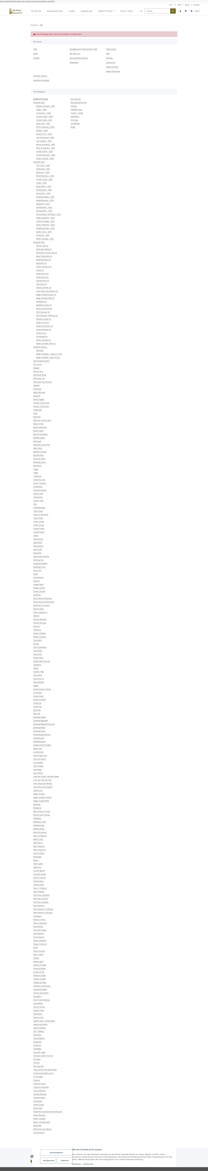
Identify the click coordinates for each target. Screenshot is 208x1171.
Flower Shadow (39, 633)
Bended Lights (39, 438)
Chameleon (37, 486)
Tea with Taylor (39, 1052)
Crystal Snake (38, 532)
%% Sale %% (76, 99)
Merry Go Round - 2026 (45, 144)
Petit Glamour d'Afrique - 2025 (48, 214)
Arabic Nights (38, 399)
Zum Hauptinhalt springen (11, 1)
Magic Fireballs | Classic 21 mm (49, 354)
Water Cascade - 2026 (45, 158)
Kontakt (196, 5)
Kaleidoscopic (38, 738)
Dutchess (37, 595)
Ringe (73, 127)
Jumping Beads (39, 727)
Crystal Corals (38, 528)
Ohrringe (74, 120)
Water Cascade (39, 1118)
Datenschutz (88, 1164)
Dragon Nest (38, 584)
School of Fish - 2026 (44, 151)
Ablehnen (65, 1160)
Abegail (36, 368)
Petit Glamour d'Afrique (42, 912)
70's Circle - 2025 (43, 165)
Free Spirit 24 (41, 284)
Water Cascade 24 (43, 340)
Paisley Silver (38, 884)
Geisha (36, 644)
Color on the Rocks (40, 514)
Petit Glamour (38, 905)
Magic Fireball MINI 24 (45, 298)
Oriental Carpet (39, 874)
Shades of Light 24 (43, 319)
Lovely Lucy (37, 790)
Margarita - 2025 (43, 204)
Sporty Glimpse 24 (43, 329)
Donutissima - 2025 (44, 190)
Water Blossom (39, 1115)
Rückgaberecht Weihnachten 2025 (83, 49)
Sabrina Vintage (39, 965)
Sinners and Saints (41, 993)
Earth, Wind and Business (43, 602)
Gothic (36, 668)
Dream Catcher (39, 591)
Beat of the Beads (40, 434)
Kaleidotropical (39, 741)
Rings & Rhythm (39, 940)
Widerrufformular (113, 71)
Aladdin (36, 385)
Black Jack (37, 441)
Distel (35, 574)
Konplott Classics (40, 76)
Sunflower (37, 1049)
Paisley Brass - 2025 (44, 207)
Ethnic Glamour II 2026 (45, 127)
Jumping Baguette (40, 720)
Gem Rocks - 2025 (43, 193)
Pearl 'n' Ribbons (40, 888)
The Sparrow (38, 1066)
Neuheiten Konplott (41, 80)
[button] (180, 11)
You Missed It (38, 1132)
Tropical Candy (39, 1084)
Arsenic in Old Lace (41, 406)
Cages (35, 469)
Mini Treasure (39, 846)
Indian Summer (39, 699)
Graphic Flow (38, 672)
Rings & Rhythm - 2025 (45, 218)
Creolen (74, 106)
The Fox (36, 1063)
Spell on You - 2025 (44, 232)
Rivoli (35, 947)
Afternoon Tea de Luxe (42, 382)
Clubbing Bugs (39, 507)
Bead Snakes (38, 431)
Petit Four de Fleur (40, 898)
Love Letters (38, 773)
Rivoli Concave (39, 951)
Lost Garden (38, 762)
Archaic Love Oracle (41, 403)
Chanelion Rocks (40, 490)
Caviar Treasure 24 (43, 266)
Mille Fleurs (38, 843)
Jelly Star (36, 713)
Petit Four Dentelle (40, 902)
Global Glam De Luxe (41, 661)
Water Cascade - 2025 (45, 239)
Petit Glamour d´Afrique (43, 909)
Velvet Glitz (37, 1108)
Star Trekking (38, 1031)
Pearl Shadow (38, 891)
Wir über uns (75, 53)
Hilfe (179, 5)
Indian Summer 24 (43, 287)
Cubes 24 (40, 270)
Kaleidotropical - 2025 (45, 200)
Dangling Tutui (39, 567)
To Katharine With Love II (43, 1073)
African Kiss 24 (42, 246)
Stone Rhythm (39, 1038)
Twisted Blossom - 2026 (45, 155)
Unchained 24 (41, 336)
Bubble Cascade (39, 452)
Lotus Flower (38, 766)
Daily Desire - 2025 (43, 186)
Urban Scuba (38, 1104)
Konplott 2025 (39, 162)
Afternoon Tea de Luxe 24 (46, 253)
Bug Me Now (38, 455)
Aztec (35, 413)
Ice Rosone (37, 692)
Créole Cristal (38, 525)
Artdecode (37, 410)
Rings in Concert (40, 944)
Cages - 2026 (41, 109)
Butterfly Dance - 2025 (45, 176)
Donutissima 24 (42, 280)
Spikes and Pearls (40, 1024)
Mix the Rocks (38, 853)
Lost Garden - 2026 (43, 141)
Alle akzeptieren (56, 1152)
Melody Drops (39, 829)
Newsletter (74, 62)
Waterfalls (37, 1125)
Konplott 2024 (39, 242)
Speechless (37, 1014)
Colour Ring (38, 518)
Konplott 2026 (39, 102)
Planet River (38, 926)
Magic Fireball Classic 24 (46, 294)
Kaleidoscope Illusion (41, 734)
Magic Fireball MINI (41, 801)
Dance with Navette (41, 556)
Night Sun (37, 867)
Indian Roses (38, 696)
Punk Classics (38, 937)
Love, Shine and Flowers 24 (47, 291)
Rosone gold (38, 961)
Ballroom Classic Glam (42, 420)
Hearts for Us (38, 678)
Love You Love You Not (42, 780)
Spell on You (38, 1017)
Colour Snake (38, 521)
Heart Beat (37, 675)
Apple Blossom (39, 392)
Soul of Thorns (39, 1007)
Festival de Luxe (39, 623)
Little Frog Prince (40, 755)
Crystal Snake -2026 (44, 120)
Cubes (35, 535)
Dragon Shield (39, 588)
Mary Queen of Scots (41, 811)
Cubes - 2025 (41, 183)
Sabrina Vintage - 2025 (45, 221)
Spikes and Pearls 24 (44, 326)
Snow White (38, 1003)
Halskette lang (76, 109)
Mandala (36, 804)
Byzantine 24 (41, 263)
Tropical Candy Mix (41, 1087)
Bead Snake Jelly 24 (44, 256)
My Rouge (37, 857)
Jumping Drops (39, 731)
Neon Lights (38, 864)
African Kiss (38, 371)
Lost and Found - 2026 (45, 137)
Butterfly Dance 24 (43, 259)
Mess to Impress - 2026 (45, 148)
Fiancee (36, 626)
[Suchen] (173, 11)
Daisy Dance (38, 546)
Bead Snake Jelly (39, 427)
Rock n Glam (38, 954)
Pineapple (37, 916)
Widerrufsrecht (112, 67)
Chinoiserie (37, 497)
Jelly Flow (37, 710)
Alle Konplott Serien (41, 361)
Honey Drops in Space (42, 689)
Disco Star (37, 570)
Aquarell (36, 396)
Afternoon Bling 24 (43, 249)
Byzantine (37, 465)
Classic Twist (38, 500)
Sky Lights (37, 996)
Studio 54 (37, 1045)
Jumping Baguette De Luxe (44, 724)
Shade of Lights (39, 975)
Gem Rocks (37, 651)
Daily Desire (38, 539)
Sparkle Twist (38, 1010)
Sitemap (109, 58)
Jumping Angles (39, 717)
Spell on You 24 (42, 322)
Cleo (35, 504)
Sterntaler (37, 1035)
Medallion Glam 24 (43, 305)
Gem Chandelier (39, 647)
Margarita (37, 808)
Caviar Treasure (39, 483)
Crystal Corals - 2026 (44, 116)
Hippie (36, 685)
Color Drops (38, 511)
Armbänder (75, 123)
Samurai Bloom (39, 968)
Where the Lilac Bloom (42, 1129)
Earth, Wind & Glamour (42, 598)
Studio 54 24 (41, 333)
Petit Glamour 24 (43, 312)
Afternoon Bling (39, 375)
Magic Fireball (39, 794)
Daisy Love (37, 549)
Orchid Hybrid (39, 871)
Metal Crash (38, 839)
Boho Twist (37, 448)
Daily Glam (37, 542)
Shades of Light (39, 979)
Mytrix (35, 860)
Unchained (37, 1101)
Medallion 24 (41, 301)
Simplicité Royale (40, 989)
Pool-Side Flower (40, 930)
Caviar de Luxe (39, 479)
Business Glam (39, 459)
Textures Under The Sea (43, 1056)
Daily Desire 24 (42, 273)
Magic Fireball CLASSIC (42, 797)
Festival (36, 616)
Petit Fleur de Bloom (41, 895)
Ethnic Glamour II (40, 612)
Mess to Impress (40, 836)
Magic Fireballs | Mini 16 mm (48, 357)
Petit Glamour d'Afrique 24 (47, 315)
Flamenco (37, 630)
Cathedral (37, 476)
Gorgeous (37, 665)
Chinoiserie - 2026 (43, 113)
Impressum (76, 1164)
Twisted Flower (39, 1097)
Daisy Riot (37, 553)
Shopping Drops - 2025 (45, 228)
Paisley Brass (38, 881)
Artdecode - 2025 (43, 169)
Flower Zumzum (39, 637)
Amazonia (37, 389)
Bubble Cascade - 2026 (45, 106)
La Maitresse (38, 752)
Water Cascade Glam (41, 1122)
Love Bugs (37, 769)
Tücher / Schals (77, 113)
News (187, 5)
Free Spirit (37, 640)
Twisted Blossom (40, 1094)
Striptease (37, 1042)
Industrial (37, 703)
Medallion (37, 818)
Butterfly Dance (39, 462)
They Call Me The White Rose (45, 1070)
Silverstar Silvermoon (41, 986)
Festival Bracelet (39, 619)
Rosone (36, 958)
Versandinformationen (79, 58)
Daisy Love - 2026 (43, 123)
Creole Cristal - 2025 (44, 179)
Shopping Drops (39, 982)
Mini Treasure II (39, 850)
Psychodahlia (38, 933)
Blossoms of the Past (41, 445)
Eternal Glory (38, 609)
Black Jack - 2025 (42, 172)
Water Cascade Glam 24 (45, 343)
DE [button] (170, 5)
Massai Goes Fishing (41, 815)
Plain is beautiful (40, 923)
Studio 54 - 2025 (42, 235)
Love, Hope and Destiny (42, 783)
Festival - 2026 (42, 130)
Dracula (36, 581)
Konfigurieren (48, 1160)
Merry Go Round (40, 832)
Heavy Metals (38, 682)
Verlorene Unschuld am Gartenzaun (47, 1111)
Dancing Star (38, 560)
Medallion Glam (39, 822)
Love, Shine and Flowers (43, 787)
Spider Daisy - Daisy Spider (44, 1021)
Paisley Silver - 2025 (44, 211)
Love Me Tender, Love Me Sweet (46, 776)
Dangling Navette (40, 563)
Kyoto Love (37, 748)
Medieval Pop (38, 825)
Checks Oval (38, 493)
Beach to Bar (38, 424)
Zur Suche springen (30, 1)
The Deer (37, 1059)
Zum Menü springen (46, 1)
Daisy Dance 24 (42, 277)
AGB (107, 53)
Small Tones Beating (41, 1000)
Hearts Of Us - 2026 (44, 134)
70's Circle (37, 364)
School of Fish (38, 972)
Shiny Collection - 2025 (45, 225)
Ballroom (39, 350)
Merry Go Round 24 (44, 308)
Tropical (36, 1080)
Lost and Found (39, 759)
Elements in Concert (41, 605)
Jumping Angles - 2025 (45, 197)
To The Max (38, 1077)
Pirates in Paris (39, 919)
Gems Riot (37, 654)
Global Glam (38, 658)
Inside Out (37, 706)
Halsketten (75, 116)
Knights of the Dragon (42, 745)
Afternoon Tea (39, 378)
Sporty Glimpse (39, 1028)
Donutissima (38, 577)
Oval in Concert (39, 878)
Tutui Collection (39, 1090)
